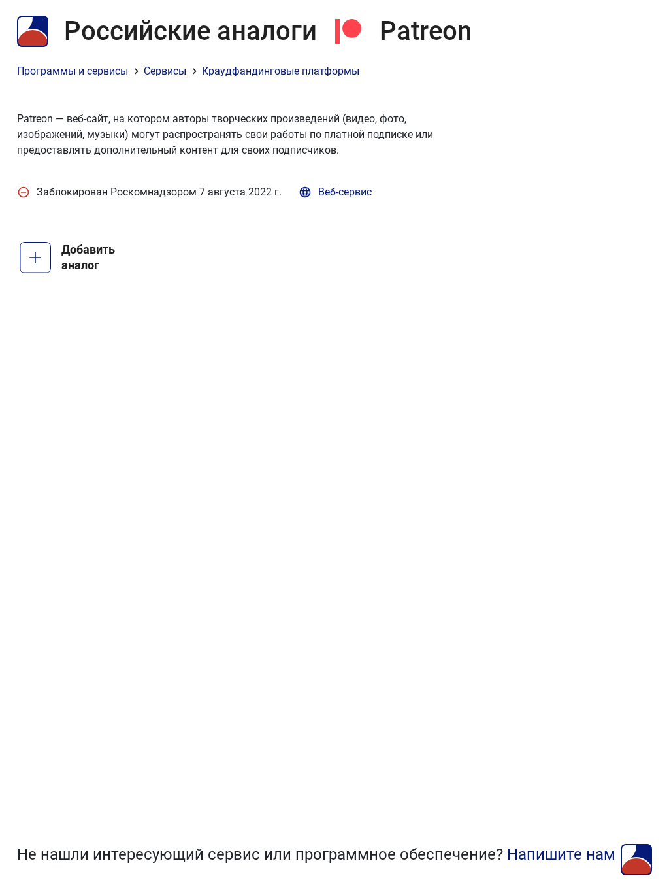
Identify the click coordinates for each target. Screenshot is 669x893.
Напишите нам (561, 854)
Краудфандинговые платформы (280, 71)
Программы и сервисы (72, 71)
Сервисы (165, 71)
